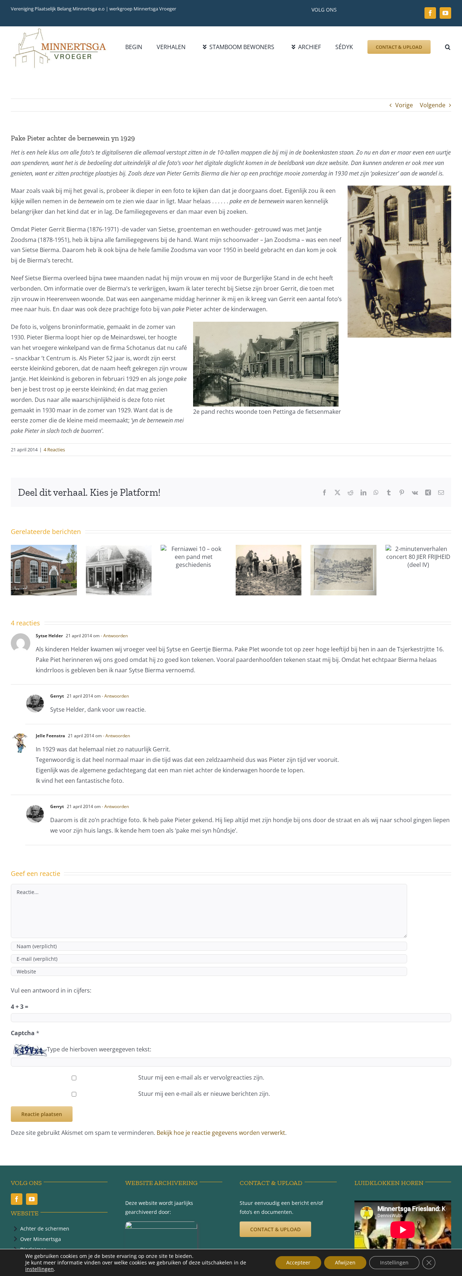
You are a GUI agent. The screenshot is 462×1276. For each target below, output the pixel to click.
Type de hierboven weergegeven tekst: (99, 1049)
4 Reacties (54, 449)
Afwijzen (345, 1262)
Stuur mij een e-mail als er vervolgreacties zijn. (201, 1077)
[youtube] (445, 13)
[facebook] (430, 13)
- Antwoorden (114, 636)
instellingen (39, 1269)
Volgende (432, 105)
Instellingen (394, 1262)
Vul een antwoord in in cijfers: (51, 990)
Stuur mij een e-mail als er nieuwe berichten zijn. (204, 1094)
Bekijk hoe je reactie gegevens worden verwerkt (221, 1133)
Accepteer (298, 1262)
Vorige (404, 105)
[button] (447, 46)
